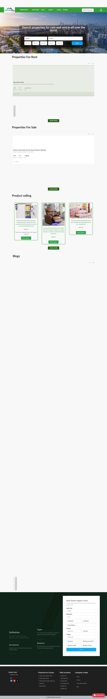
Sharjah (62, 688)
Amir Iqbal (17, 92)
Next (93, 63)
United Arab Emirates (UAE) (46, 681)
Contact (78, 680)
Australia (41, 686)
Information (69, 614)
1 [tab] (14, 106)
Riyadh (62, 686)
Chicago (63, 681)
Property (68, 634)
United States (42, 678)
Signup (65, 10)
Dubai (40, 683)
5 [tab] (14, 115)
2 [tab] (14, 108)
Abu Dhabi (63, 678)
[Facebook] (11, 681)
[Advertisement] (43, 3)
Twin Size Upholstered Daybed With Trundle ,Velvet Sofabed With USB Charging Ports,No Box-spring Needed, (81, 222)
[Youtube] (14, 681)
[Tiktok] (17, 681)
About (50, 10)
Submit (81, 649)
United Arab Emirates (44, 676)
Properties (24, 10)
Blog (43, 10)
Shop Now (35, 10)
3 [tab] (14, 111)
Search (77, 43)
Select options (26, 238)
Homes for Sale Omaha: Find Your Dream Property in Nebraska (29, 150)
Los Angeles (64, 683)
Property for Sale (14, 674)
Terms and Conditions (82, 683)
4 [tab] (14, 113)
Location (68, 628)
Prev (89, 63)
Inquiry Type (69, 608)
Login (59, 10)
